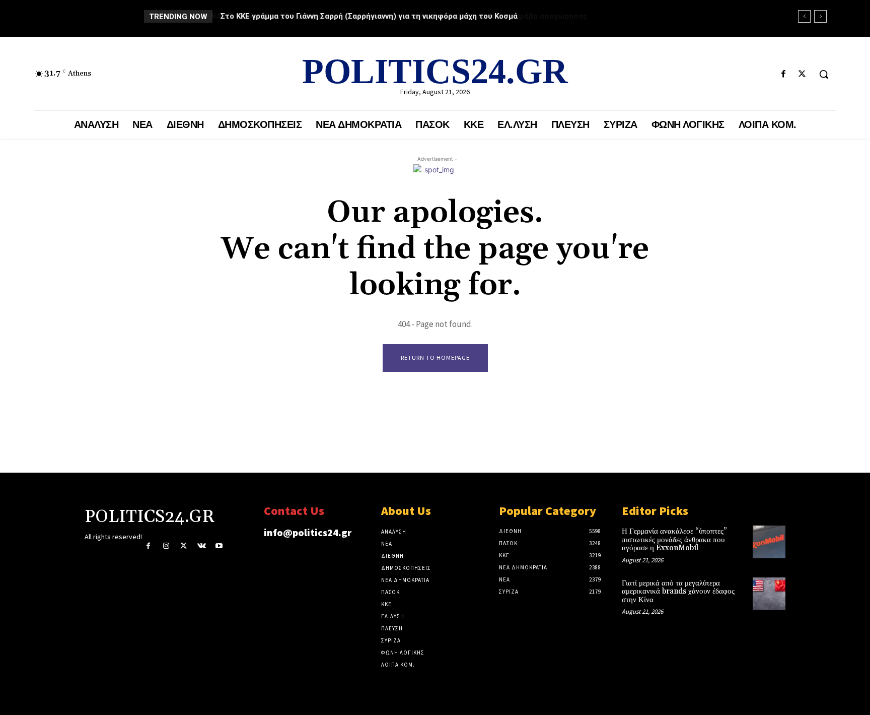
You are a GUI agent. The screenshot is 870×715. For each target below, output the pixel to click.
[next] (820, 16)
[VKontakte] (201, 546)
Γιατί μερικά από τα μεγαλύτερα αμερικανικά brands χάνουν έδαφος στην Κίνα (678, 591)
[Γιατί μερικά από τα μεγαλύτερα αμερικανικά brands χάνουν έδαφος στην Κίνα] (769, 593)
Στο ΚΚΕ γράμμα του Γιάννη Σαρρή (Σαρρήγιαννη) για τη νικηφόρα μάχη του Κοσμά (368, 16)
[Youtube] (219, 546)
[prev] (804, 16)
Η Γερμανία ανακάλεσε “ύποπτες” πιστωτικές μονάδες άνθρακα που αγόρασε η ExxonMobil (674, 540)
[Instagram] (166, 546)
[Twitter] (802, 74)
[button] (824, 74)
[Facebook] (783, 74)
